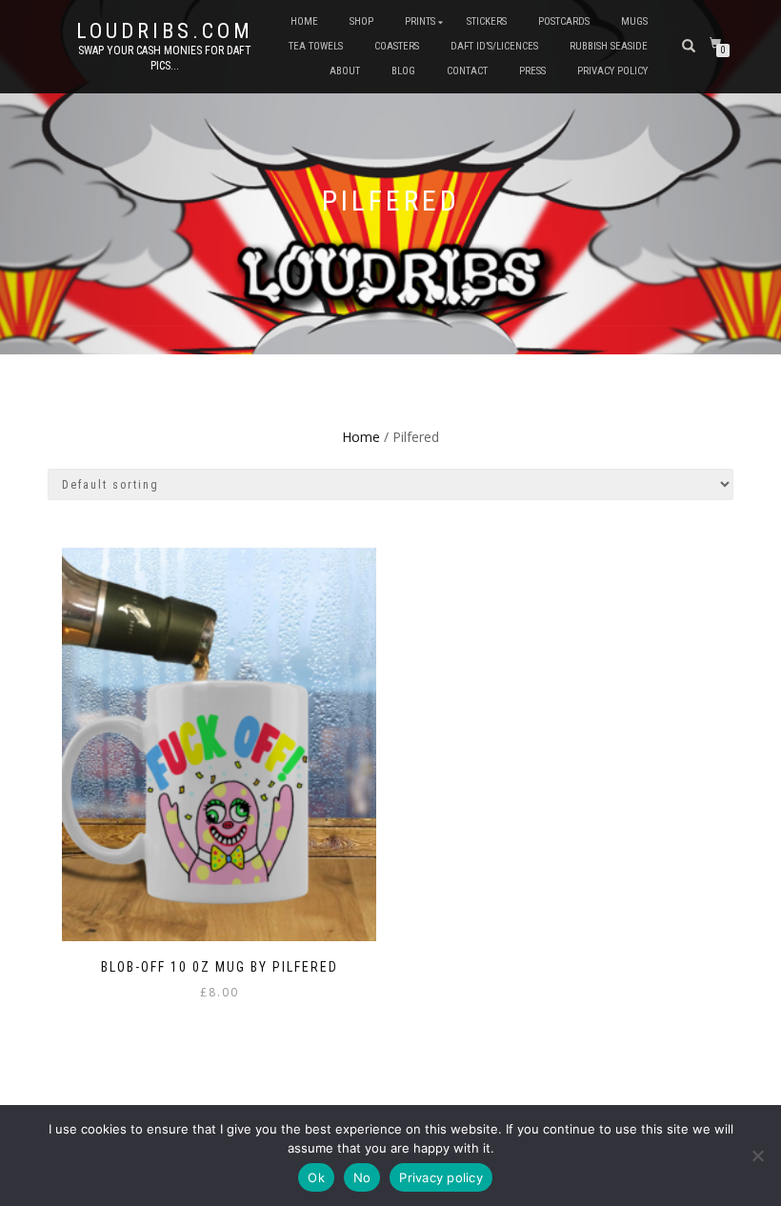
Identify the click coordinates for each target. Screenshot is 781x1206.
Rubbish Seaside (609, 46)
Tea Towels (316, 46)
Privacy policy (441, 1177)
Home (304, 21)
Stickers (487, 21)
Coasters (396, 46)
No (362, 1177)
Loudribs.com (164, 31)
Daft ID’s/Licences (494, 46)
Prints (420, 21)
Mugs (634, 21)
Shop (361, 21)
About (345, 71)
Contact (467, 71)
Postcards (564, 21)
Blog (403, 71)
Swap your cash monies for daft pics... (164, 58)
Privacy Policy (612, 71)
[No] (757, 1155)
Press (532, 71)
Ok (316, 1177)
